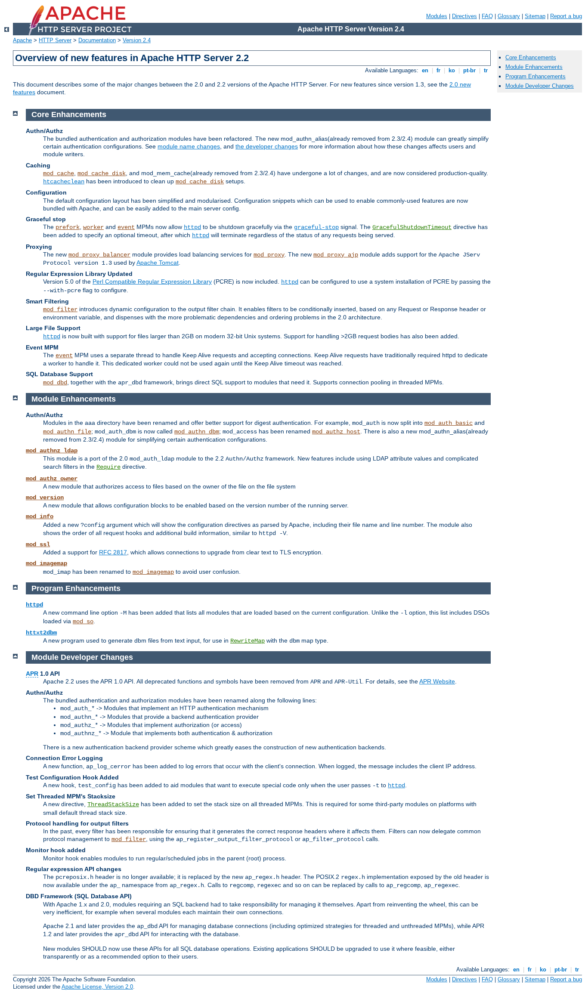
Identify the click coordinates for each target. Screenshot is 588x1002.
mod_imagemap (46, 563)
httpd (192, 227)
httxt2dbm (41, 632)
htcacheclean (63, 181)
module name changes (189, 146)
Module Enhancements (534, 67)
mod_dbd (55, 382)
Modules (436, 16)
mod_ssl (38, 544)
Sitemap (535, 16)
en (425, 70)
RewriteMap (247, 640)
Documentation (97, 40)
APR (32, 673)
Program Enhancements (535, 76)
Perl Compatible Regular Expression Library (152, 281)
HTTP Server (55, 40)
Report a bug (566, 16)
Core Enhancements (530, 57)
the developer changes (266, 146)
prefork (68, 227)
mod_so (83, 621)
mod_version (45, 497)
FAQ (487, 16)
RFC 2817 (113, 552)
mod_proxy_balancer (99, 254)
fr (438, 70)
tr (485, 70)
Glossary (509, 16)
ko (452, 70)
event (126, 227)
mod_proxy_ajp (335, 254)
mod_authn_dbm (196, 431)
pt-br (469, 70)
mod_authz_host (336, 431)
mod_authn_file (67, 431)
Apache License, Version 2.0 (97, 986)
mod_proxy (269, 254)
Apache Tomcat (157, 262)
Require (108, 467)
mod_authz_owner (51, 478)
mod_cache (58, 173)
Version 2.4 (137, 40)
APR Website (437, 681)
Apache (22, 40)
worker (93, 227)
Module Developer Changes (539, 86)
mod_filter (60, 309)
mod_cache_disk (101, 173)
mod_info (39, 516)
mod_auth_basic (448, 423)
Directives (464, 16)
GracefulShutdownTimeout (412, 227)
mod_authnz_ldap (51, 450)
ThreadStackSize (113, 804)
